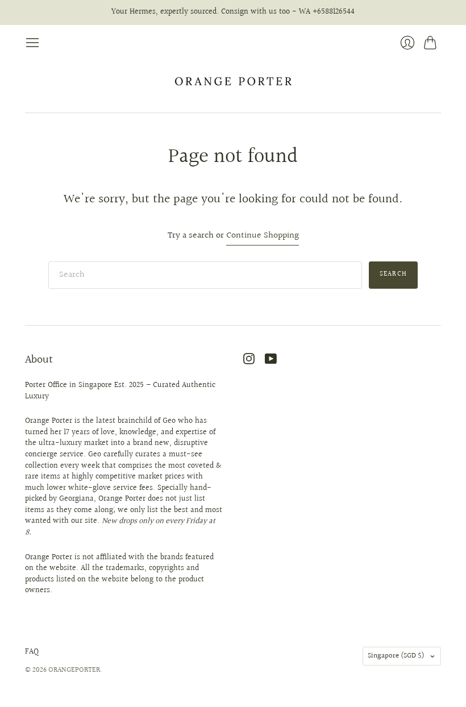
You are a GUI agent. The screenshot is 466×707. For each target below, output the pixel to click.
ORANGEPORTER (74, 670)
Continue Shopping (262, 236)
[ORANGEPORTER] (233, 81)
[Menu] (32, 43)
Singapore (396, 656)
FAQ (32, 652)
